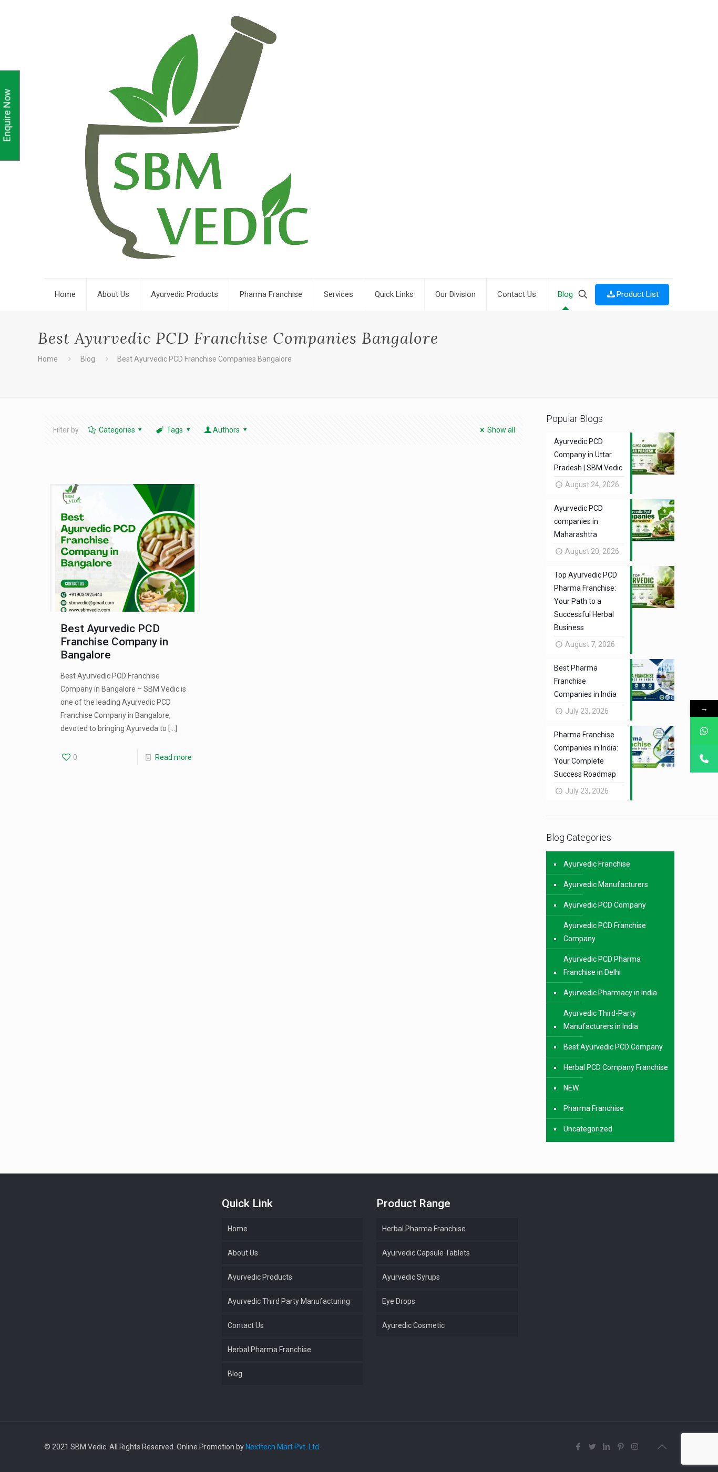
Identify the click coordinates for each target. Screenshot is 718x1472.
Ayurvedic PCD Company (604, 905)
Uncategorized (587, 1129)
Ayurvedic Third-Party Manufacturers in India (600, 1020)
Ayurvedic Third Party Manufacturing (289, 1301)
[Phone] (704, 759)
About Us (243, 1253)
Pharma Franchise (593, 1108)
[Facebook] (577, 1447)
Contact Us (246, 1325)
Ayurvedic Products (260, 1277)
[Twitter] (592, 1447)
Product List (638, 294)
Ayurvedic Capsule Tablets (426, 1253)
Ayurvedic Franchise (596, 864)
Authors (226, 430)
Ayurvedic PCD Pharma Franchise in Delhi (602, 965)
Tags (175, 430)
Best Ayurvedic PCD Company (613, 1047)
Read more (173, 757)
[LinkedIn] (606, 1447)
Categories (117, 430)
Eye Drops (398, 1301)
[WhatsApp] (704, 731)
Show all (501, 430)
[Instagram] (634, 1447)
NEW (571, 1088)
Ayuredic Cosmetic (413, 1325)
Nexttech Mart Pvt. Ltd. (283, 1447)
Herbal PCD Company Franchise (615, 1067)
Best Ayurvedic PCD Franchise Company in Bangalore (114, 641)
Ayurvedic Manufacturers (605, 884)
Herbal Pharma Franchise (424, 1228)
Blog (87, 359)
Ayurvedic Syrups (411, 1277)
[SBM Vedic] (358, 140)
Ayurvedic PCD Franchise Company (604, 932)
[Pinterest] (620, 1447)
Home (48, 359)
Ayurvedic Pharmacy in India (610, 993)
